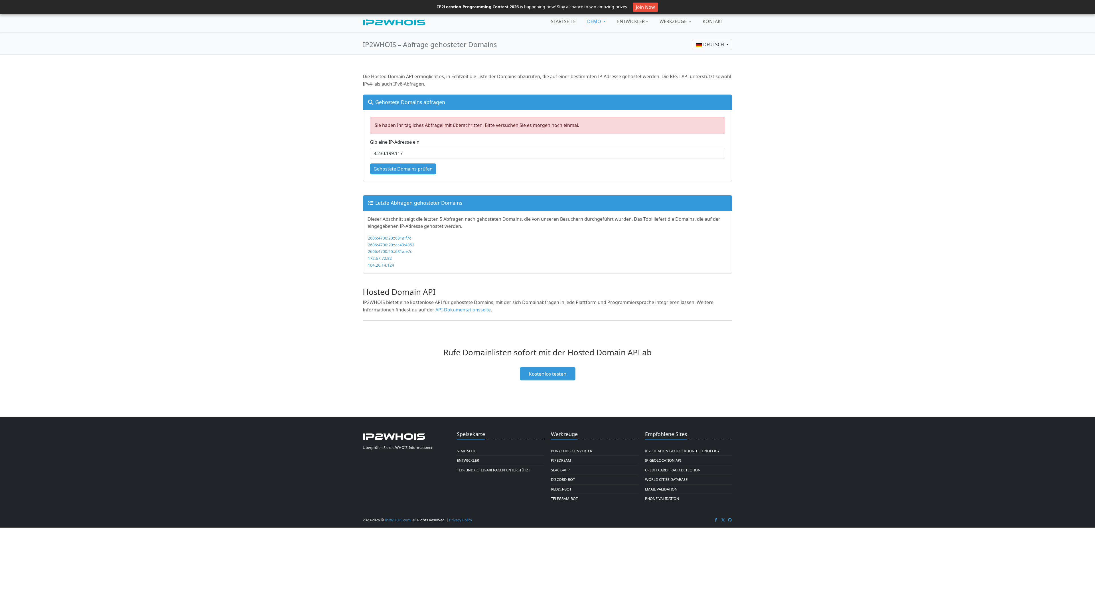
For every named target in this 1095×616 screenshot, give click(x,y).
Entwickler (631, 21)
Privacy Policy (460, 519)
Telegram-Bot (564, 498)
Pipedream (561, 460)
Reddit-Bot (561, 489)
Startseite (563, 21)
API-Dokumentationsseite (463, 310)
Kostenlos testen (548, 373)
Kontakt (713, 21)
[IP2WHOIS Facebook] (716, 519)
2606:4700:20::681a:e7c (390, 251)
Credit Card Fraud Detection (673, 470)
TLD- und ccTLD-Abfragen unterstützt (493, 470)
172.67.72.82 (380, 258)
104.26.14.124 (381, 265)
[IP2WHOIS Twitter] (723, 519)
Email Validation (661, 489)
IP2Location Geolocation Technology (682, 450)
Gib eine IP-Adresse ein (394, 142)
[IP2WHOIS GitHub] (730, 519)
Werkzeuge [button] (674, 21)
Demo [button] (594, 21)
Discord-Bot (563, 479)
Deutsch (713, 44)
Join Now (645, 7)
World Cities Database (666, 479)
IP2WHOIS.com (398, 519)
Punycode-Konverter (571, 450)
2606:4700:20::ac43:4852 (391, 245)
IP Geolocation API (663, 460)
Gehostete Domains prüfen (403, 169)
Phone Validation (662, 498)
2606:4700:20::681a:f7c (389, 238)
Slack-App (560, 470)
